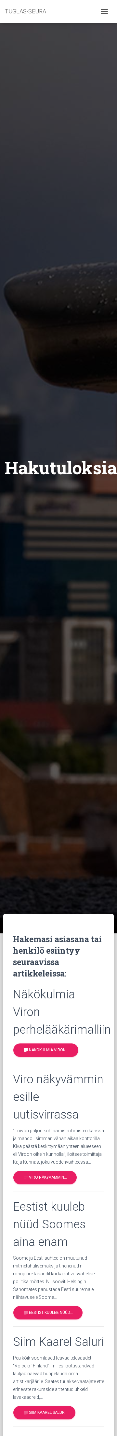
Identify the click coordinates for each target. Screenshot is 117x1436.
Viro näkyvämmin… (45, 1177)
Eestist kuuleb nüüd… (48, 1312)
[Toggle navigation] (104, 11)
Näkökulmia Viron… (46, 1050)
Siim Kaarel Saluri (44, 1413)
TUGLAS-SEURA (25, 11)
